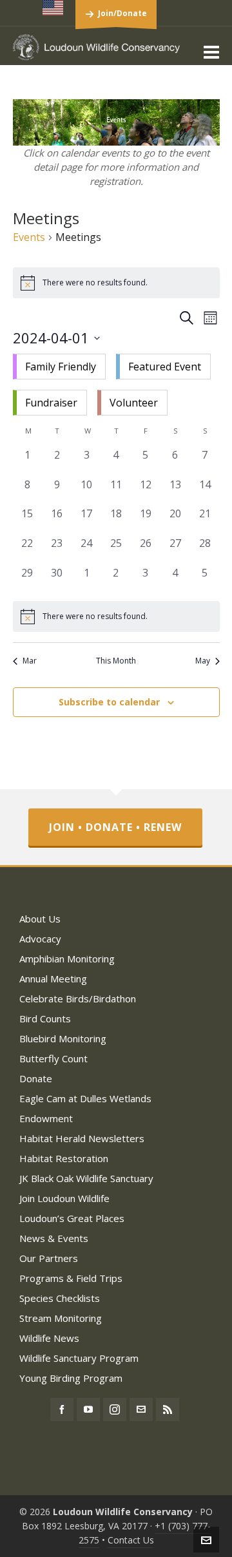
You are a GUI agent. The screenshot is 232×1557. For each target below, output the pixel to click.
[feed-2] (167, 1409)
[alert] (116, 616)
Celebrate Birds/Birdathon (77, 998)
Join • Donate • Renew (115, 827)
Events (29, 237)
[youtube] (88, 1409)
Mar (30, 661)
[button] (116, 385)
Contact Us (131, 1540)
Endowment (46, 1118)
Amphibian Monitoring (67, 958)
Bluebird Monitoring (62, 1038)
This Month (116, 661)
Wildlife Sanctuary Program (79, 1358)
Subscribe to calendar (109, 702)
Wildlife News (49, 1338)
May (202, 661)
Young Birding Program (70, 1377)
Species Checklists (59, 1298)
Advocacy (40, 938)
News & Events (53, 1238)
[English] (53, 7)
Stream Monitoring (60, 1318)
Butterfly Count (53, 1058)
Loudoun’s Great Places (71, 1218)
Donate (35, 1078)
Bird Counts (45, 1018)
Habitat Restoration (63, 1158)
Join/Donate (122, 13)
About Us (40, 918)
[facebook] (61, 1409)
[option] (59, 366)
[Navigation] (211, 51)
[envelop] (141, 1409)
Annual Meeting (53, 978)
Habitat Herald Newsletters (81, 1138)
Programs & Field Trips (70, 1278)
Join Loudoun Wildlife (64, 1198)
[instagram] (114, 1409)
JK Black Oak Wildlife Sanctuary (86, 1178)
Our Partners (48, 1258)
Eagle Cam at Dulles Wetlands (85, 1098)
